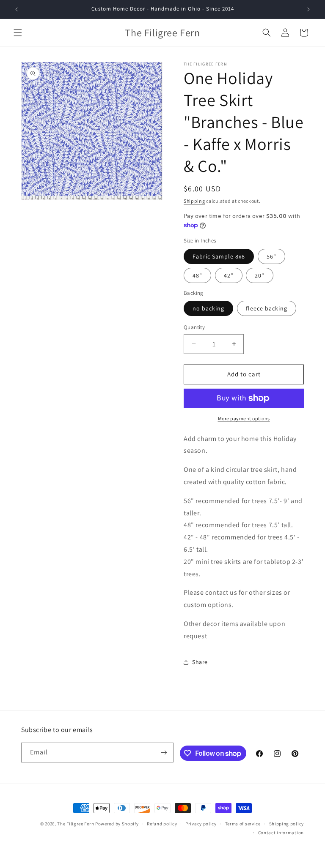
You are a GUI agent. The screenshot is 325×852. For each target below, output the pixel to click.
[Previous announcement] (16, 9)
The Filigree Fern (75, 824)
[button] (17, 32)
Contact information (281, 833)
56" (271, 256)
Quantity (194, 327)
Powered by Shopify (117, 824)
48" (197, 275)
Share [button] (200, 662)
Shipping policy (286, 824)
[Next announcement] (308, 9)
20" (259, 275)
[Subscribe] (163, 752)
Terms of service (243, 824)
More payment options (244, 418)
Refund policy (162, 824)
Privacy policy (201, 824)
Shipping (194, 201)
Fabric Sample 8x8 (219, 256)
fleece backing (266, 308)
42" (229, 275)
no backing (208, 308)
